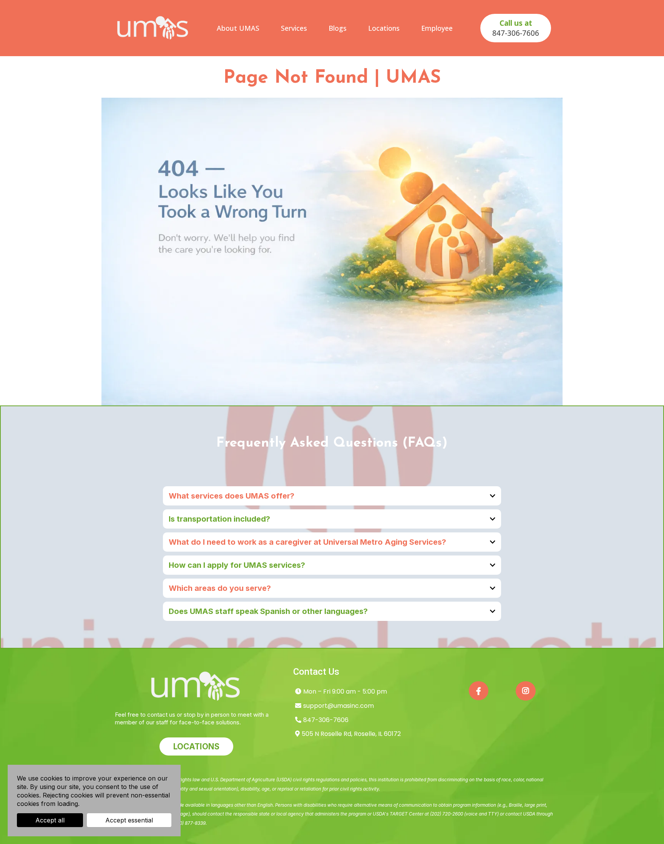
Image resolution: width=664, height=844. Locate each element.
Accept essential (129, 820)
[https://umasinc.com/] (153, 28)
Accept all (50, 820)
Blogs (338, 28)
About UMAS (238, 28)
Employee (437, 28)
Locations (384, 28)
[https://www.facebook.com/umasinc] (478, 690)
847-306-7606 (326, 720)
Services (294, 28)
